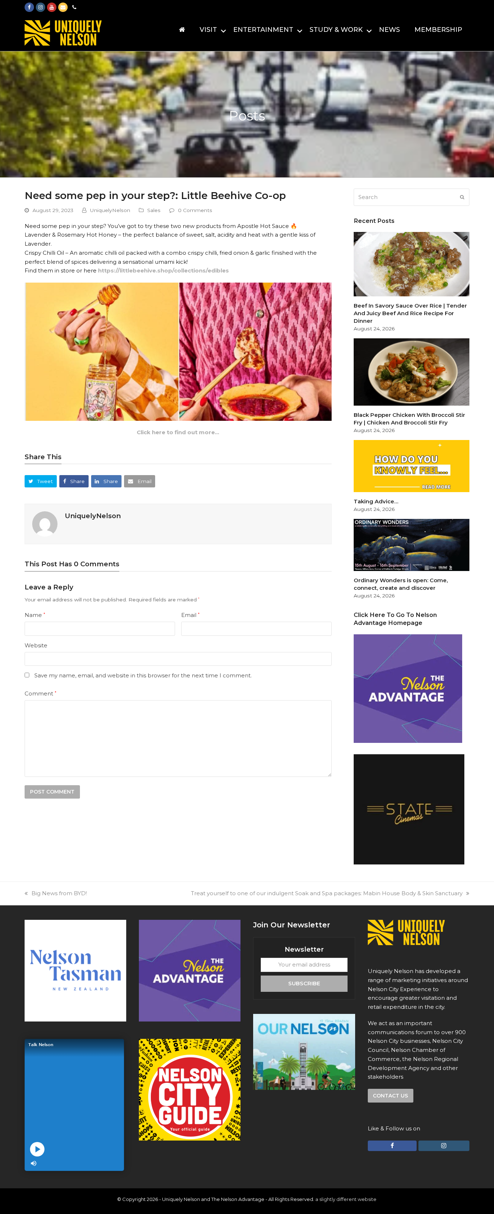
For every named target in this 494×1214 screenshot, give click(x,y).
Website (36, 645)
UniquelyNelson (110, 210)
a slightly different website (345, 1199)
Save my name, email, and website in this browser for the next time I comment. (143, 675)
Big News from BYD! (59, 893)
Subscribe (304, 983)
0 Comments (195, 210)
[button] (41, 481)
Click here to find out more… (178, 432)
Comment (40, 693)
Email (190, 615)
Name (35, 615)
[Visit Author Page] (45, 523)
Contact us (390, 1096)
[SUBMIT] (462, 197)
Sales (154, 210)
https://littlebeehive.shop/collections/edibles (163, 270)
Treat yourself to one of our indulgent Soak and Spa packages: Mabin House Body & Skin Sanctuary (327, 893)
